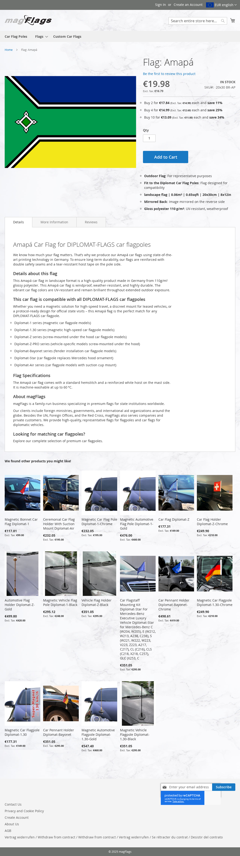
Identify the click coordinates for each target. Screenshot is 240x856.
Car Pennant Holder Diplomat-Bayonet (58, 732)
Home (9, 50)
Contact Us (13, 804)
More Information (54, 222)
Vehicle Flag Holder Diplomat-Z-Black (97, 602)
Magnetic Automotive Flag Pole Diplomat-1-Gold (136, 524)
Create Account (17, 817)
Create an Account (188, 4)
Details (18, 222)
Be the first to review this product (169, 73)
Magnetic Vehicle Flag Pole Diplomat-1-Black (60, 602)
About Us (12, 824)
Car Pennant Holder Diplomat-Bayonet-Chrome (173, 604)
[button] (221, 4)
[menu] (120, 36)
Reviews (91, 222)
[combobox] (198, 21)
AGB (8, 830)
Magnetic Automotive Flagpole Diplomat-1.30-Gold (98, 734)
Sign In (160, 4)
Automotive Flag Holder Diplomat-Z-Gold (20, 604)
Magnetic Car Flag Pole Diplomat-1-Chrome (99, 521)
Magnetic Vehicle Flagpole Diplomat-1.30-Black (135, 734)
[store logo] (28, 20)
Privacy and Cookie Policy (24, 811)
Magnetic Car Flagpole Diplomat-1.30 (22, 732)
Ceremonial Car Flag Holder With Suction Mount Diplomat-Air (59, 524)
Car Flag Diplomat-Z (173, 519)
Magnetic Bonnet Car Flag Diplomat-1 (21, 521)
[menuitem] (16, 36)
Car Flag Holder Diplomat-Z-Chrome (212, 521)
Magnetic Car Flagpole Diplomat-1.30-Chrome (214, 602)
